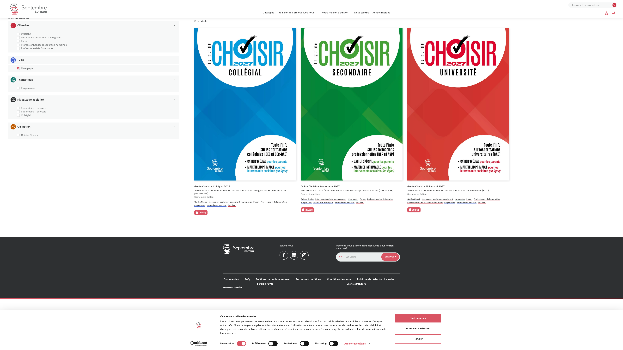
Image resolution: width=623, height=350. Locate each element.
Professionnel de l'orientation (37, 48)
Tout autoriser (418, 318)
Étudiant (26, 34)
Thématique (25, 80)
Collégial (26, 115)
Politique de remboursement (273, 279)
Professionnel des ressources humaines (44, 45)
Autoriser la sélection (418, 328)
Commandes (231, 279)
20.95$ (202, 212)
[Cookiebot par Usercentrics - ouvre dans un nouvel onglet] (199, 343)
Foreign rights (265, 284)
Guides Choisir (29, 135)
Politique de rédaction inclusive (375, 279)
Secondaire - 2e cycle (33, 111)
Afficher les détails (355, 343)
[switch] (273, 343)
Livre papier (27, 68)
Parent (25, 41)
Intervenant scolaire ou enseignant (41, 37)
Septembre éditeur (204, 197)
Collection (24, 126)
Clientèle (23, 25)
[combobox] (590, 5)
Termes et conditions (308, 279)
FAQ (247, 279)
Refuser (418, 338)
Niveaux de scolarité (30, 99)
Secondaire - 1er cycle (33, 108)
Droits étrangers (356, 284)
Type (20, 60)
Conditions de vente (339, 279)
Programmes (28, 88)
